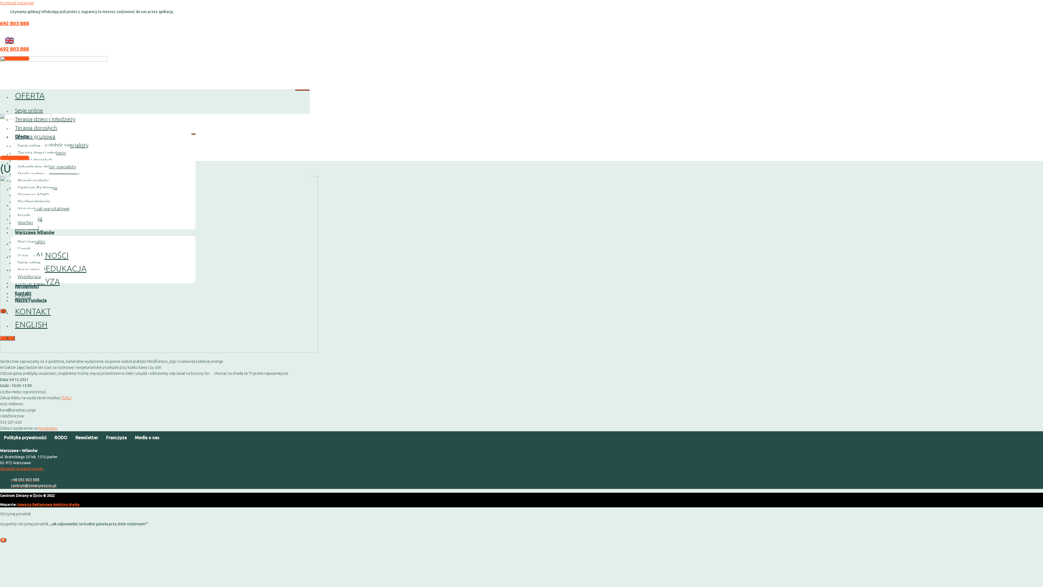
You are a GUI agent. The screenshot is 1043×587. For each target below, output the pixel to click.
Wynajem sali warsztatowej (44, 208)
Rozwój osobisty (33, 180)
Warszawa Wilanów (34, 232)
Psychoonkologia (34, 201)
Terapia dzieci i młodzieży (42, 153)
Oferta (30, 95)
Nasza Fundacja (31, 300)
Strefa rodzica (31, 173)
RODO (61, 437)
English (31, 324)
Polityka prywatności (25, 437)
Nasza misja (29, 269)
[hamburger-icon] (302, 90)
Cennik (24, 248)
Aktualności (42, 255)
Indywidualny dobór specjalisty (51, 145)
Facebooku (48, 428)
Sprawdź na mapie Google (21, 469)
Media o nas (147, 437)
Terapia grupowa (35, 136)
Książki (24, 215)
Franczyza (116, 437)
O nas (23, 255)
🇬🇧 (9, 40)
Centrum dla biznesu (37, 187)
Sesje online (29, 110)
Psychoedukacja (50, 268)
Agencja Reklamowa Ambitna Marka (48, 504)
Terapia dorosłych (35, 160)
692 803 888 (14, 23)
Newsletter (87, 437)
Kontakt (33, 311)
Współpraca (29, 276)
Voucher (25, 222)
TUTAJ (66, 398)
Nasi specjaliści (31, 241)
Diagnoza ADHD (33, 194)
